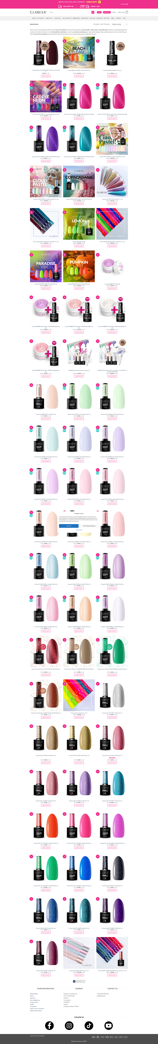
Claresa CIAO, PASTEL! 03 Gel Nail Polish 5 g (45, 456)
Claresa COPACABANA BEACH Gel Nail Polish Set (79, 199)
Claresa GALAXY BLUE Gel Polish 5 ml (46, 928)
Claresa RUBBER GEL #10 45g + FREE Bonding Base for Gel (112, 327)
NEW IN (34, 18)
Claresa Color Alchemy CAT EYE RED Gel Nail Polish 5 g (45, 669)
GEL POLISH (41, 18)
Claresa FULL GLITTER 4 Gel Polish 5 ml (112, 755)
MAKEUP (118, 18)
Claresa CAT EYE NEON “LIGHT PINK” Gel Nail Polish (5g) (112, 114)
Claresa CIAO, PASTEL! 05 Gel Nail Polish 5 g (112, 456)
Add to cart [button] (45, 76)
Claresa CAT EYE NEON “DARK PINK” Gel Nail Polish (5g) (79, 114)
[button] (113, 12)
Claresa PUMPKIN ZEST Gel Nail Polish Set (79, 284)
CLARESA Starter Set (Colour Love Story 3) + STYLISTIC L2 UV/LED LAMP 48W (112, 371)
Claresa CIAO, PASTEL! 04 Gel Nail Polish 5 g (78, 456)
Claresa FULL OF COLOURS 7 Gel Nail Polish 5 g (79, 885)
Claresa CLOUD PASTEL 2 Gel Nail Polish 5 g (79, 584)
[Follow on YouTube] (127, 4)
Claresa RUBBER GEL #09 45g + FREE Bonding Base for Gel (79, 327)
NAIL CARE (92, 18)
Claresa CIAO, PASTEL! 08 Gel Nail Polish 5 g (112, 499)
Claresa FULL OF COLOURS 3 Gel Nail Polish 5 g (79, 843)
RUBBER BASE (76, 18)
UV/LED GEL (57, 18)
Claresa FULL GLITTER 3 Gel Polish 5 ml (79, 755)
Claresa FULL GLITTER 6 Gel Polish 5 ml (79, 801)
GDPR (32, 1004)
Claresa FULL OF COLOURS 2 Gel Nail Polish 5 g (46, 843)
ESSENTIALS (99, 18)
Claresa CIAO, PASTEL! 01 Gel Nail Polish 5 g (78, 414)
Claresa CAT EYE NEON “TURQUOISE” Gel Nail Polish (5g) (79, 156)
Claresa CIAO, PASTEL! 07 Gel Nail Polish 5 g (78, 499)
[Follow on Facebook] (120, 4)
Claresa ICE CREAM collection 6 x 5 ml (79, 970)
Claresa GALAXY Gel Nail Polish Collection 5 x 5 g (46, 241)
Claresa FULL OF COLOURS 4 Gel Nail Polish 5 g (112, 843)
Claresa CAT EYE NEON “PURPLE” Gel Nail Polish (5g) (46, 156)
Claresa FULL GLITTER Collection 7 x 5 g (112, 199)
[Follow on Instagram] (122, 4)
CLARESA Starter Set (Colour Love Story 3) (79, 370)
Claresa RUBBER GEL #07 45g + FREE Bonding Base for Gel (46, 327)
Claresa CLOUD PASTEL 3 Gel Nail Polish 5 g (112, 584)
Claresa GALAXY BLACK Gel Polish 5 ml (112, 885)
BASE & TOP (49, 18)
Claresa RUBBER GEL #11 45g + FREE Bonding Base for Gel (46, 371)
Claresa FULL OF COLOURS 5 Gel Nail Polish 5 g (46, 885)
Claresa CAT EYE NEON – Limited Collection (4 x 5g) (45, 114)
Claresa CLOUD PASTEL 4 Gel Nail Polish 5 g (45, 626)
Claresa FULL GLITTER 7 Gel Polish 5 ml (112, 801)
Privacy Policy (79, 529)
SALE (112, 18)
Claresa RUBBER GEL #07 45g (112, 284)
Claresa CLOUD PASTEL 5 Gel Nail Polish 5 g (79, 626)
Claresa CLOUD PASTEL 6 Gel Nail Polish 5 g (112, 626)
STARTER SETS (84, 18)
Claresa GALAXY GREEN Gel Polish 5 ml (79, 928)
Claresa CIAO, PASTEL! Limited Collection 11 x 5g (112, 156)
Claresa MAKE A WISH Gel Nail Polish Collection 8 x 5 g (112, 970)
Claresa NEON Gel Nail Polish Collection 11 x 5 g (112, 241)
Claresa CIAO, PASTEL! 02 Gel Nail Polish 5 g (112, 414)
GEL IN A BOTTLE (67, 18)
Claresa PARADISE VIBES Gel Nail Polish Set (45, 284)
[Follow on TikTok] (124, 4)
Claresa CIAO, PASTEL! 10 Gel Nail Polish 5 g (78, 541)
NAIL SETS (106, 18)
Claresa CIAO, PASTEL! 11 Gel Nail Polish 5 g (112, 541)
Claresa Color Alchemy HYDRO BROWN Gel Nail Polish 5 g (79, 669)
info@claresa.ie (101, 996)
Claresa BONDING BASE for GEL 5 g (112, 70)
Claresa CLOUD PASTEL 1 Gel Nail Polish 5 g (45, 584)
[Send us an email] (125, 4)
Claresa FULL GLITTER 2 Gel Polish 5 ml (46, 755)
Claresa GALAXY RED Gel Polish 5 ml (45, 970)
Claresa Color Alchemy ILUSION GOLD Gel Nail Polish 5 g (46, 713)
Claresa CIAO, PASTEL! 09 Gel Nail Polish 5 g (45, 541)
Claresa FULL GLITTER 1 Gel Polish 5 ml (112, 713)
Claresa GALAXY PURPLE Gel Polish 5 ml (112, 928)
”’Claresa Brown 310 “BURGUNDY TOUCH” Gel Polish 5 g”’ (46, 70)
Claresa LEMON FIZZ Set (79, 241)
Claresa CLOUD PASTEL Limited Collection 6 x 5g (45, 199)
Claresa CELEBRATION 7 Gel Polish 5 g (46, 414)
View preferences (89, 526)
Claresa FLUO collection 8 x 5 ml (79, 713)
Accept (68, 526)
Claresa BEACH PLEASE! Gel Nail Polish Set (79, 70)
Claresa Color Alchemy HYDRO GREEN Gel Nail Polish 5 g (112, 669)
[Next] (83, 981)
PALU (124, 18)
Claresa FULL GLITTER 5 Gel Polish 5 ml (46, 801)
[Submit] (93, 12)
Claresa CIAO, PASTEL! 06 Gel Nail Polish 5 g (45, 499)
